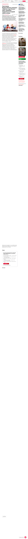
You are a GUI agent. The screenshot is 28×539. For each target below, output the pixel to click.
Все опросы (3, 267)
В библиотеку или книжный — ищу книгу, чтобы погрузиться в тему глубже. (9, 260)
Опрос (20, 59)
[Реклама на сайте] (25, 537)
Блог (9, 0)
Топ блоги (20, 36)
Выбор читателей (22, 5)
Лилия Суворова (6, 14)
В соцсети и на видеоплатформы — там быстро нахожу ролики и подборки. (10, 255)
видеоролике (4, 43)
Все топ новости (21, 33)
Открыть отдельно (21, 84)
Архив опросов (20, 85)
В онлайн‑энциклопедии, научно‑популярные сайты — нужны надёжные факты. (10, 257)
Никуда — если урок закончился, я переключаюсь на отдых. (10, 261)
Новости (6, 0)
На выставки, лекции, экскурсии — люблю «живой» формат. (10, 258)
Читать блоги (22, 56)
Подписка (16, 0)
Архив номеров (12, 1)
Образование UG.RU (5, 4)
